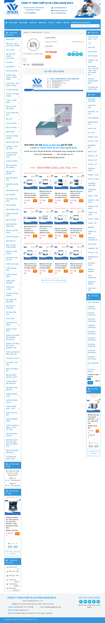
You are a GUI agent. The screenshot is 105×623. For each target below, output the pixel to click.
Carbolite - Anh (92, 233)
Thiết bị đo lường (10, 288)
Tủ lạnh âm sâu (12, 90)
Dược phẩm (92, 52)
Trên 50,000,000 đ (92, 364)
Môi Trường (93, 56)
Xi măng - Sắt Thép (93, 61)
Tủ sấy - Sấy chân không (12, 95)
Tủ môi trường (12, 161)
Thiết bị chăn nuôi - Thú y (11, 407)
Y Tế (89, 43)
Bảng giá (42, 23)
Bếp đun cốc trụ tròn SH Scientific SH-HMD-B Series (61, 195)
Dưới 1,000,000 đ (93, 302)
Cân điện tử (10, 67)
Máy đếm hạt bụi (12, 190)
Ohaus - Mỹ (92, 223)
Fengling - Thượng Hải (92, 239)
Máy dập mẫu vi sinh (12, 179)
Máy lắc (9, 119)
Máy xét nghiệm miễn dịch (12, 451)
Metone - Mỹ (93, 156)
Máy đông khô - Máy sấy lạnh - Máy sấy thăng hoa (12, 443)
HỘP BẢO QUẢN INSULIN (11, 435)
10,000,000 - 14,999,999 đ (91, 320)
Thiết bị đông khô (11, 269)
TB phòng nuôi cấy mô (12, 259)
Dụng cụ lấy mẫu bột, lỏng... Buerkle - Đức (12, 346)
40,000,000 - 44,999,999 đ (91, 358)
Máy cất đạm (11, 220)
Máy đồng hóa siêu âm (11, 389)
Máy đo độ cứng (12, 142)
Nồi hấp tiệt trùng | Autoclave (10, 56)
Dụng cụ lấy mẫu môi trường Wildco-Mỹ (12, 337)
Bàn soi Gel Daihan (10, 173)
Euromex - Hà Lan (93, 113)
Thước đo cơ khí (12, 358)
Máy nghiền (10, 195)
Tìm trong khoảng (90, 370)
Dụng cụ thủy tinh (11, 330)
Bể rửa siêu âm (11, 71)
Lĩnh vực (33, 23)
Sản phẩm (23, 23)
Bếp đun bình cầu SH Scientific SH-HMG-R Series (76, 231)
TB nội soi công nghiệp (12, 294)
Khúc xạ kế (10, 318)
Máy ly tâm (10, 50)
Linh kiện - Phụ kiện (12, 363)
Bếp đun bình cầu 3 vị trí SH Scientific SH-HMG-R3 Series (46, 229)
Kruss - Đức (92, 152)
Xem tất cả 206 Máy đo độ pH (12, 553)
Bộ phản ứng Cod (11, 313)
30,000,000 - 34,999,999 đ (91, 345)
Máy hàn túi (10, 241)
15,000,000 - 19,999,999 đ (91, 326)
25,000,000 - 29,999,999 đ (91, 339)
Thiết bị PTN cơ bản (11, 414)
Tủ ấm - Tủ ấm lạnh (11, 101)
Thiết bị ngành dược (11, 395)
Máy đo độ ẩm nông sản (11, 225)
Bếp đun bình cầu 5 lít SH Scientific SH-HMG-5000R (61, 266)
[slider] (88, 379)
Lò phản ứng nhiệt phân (11, 458)
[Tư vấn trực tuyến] (13, 471)
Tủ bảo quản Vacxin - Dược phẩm (11, 77)
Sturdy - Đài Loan (92, 214)
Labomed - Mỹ (93, 248)
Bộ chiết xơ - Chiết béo (11, 307)
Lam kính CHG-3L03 (37, 64)
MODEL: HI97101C (12, 530)
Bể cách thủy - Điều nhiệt (11, 107)
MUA (48, 57)
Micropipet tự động (11, 324)
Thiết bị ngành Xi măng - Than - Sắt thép (12, 427)
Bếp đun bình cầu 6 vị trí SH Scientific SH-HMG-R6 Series (30, 229)
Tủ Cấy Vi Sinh (11, 123)
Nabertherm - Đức (93, 123)
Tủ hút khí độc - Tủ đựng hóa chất (12, 155)
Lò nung (9, 62)
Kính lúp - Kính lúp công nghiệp (12, 45)
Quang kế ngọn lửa (12, 215)
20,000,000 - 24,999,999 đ (91, 333)
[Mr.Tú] (13, 483)
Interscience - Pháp (93, 258)
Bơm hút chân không (11, 252)
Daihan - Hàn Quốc (93, 207)
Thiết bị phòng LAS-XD (11, 401)
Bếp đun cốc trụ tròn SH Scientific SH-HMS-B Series (30, 195)
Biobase (91, 227)
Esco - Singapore (92, 277)
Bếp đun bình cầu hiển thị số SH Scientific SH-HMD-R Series (76, 194)
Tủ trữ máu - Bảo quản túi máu (12, 84)
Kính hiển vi (10, 39)
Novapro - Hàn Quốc (92, 100)
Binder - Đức (93, 137)
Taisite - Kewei (93, 219)
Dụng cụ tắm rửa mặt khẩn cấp (12, 353)
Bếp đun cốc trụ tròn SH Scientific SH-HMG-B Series (61, 231)
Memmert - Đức (92, 146)
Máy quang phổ (12, 209)
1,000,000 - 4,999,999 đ (91, 308)
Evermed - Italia (92, 169)
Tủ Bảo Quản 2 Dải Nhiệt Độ (11, 382)
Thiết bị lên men (12, 264)
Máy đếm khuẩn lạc (12, 185)
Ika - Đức (91, 133)
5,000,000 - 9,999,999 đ (91, 314)
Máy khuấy (10, 132)
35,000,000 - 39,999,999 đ (91, 352)
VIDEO (58, 23)
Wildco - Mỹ (92, 160)
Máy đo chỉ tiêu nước (12, 231)
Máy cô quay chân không (11, 246)
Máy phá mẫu (11, 205)
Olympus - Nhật (92, 264)
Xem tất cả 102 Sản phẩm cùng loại (54, 280)
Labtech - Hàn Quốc (93, 201)
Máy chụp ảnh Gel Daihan (11, 166)
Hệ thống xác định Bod (11, 301)
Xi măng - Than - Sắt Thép (12, 147)
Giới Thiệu (13, 23)
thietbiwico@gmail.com (53, 607)
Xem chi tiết (32, 188)
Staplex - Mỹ (93, 253)
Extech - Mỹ (92, 164)
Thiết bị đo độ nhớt (11, 275)
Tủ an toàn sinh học (12, 114)
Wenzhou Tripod (91, 283)
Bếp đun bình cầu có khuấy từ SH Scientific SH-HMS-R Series (46, 194)
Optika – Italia (93, 179)
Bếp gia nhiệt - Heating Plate (11, 376)
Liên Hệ (66, 23)
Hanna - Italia (93, 175)
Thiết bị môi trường (10, 282)
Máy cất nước (11, 127)
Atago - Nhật (93, 196)
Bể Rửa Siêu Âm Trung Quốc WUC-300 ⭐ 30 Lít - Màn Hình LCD (93, 419)
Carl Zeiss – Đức (92, 289)
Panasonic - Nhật (92, 191)
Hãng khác (92, 244)
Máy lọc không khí (12, 370)
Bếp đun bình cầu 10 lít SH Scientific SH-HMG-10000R (30, 266)
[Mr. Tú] (13, 478)
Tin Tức (51, 23)
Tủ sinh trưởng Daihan (12, 137)
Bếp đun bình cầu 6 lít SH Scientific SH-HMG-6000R (46, 266)
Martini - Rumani (91, 270)
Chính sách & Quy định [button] (80, 23)
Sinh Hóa (91, 47)
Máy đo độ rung (12, 237)
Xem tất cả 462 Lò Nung (93, 452)
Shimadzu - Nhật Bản (92, 184)
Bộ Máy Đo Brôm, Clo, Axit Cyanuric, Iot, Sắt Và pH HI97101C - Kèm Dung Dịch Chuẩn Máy (12, 522)
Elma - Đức (92, 128)
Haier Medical (93, 118)
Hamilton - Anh (92, 106)
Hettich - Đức (93, 141)
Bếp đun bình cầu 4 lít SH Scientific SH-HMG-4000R (76, 266)
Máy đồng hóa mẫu (11, 200)
